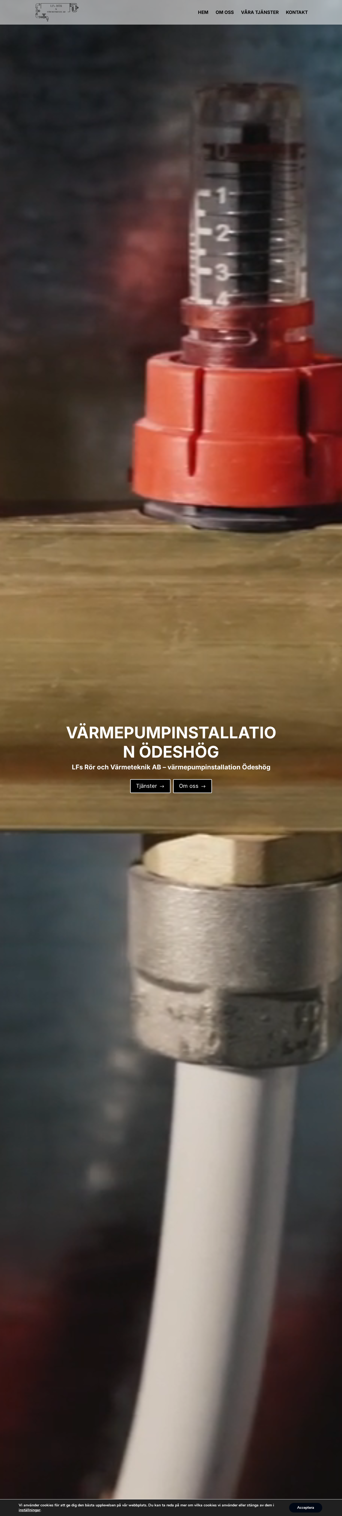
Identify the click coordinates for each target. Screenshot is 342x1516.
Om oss (192, 785)
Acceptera (305, 1507)
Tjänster (150, 785)
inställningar (29, 1510)
